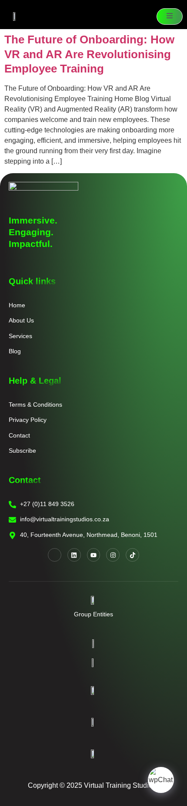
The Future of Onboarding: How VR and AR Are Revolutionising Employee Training (89, 54)
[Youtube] (93, 555)
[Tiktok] (132, 555)
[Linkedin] (74, 555)
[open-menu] (170, 16)
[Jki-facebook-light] (54, 555)
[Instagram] (113, 555)
